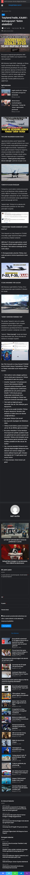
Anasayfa (5, 11)
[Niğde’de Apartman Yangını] (6, 743)
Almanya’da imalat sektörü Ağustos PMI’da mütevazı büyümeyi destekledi (15, 680)
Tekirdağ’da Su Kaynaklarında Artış (18, 748)
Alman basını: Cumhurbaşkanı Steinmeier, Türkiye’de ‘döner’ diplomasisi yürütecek (18, 105)
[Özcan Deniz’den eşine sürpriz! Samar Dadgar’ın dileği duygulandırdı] (6, 652)
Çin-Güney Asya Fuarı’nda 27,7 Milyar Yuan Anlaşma (20, 772)
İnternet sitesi (5, 609)
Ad (2, 597)
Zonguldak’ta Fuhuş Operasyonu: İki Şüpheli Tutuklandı (19, 711)
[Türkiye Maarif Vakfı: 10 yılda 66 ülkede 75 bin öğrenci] (6, 758)
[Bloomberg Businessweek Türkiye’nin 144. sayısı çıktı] (6, 688)
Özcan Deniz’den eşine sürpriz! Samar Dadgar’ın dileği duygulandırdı (20, 652)
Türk (10, 11)
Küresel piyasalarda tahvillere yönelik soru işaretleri (19, 726)
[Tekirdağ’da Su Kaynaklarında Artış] (6, 750)
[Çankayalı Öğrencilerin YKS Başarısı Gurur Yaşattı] (6, 674)
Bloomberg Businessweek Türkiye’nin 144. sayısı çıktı (20, 687)
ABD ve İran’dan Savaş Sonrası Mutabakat (19, 733)
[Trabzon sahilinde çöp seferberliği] (6, 766)
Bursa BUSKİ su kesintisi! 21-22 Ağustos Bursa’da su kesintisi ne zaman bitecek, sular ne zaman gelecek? (20, 642)
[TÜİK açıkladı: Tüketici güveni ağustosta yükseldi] (6, 696)
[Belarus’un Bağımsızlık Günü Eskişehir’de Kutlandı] (6, 719)
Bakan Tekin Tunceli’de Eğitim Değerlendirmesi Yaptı (19, 702)
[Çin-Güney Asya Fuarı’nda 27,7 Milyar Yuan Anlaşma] (6, 773)
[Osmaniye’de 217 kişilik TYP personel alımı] (6, 667)
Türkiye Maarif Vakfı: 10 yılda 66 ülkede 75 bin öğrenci (19, 757)
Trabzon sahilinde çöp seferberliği (19, 764)
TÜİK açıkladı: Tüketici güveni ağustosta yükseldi (20, 694)
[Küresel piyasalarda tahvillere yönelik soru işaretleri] (6, 727)
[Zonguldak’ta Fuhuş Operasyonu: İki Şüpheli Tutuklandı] (6, 711)
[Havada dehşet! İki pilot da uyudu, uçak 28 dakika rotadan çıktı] (6, 788)
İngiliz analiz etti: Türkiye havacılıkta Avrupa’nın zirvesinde (19, 93)
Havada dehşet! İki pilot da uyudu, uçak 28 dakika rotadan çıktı (20, 787)
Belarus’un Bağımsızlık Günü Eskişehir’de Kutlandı (20, 718)
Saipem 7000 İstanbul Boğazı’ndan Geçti (19, 779)
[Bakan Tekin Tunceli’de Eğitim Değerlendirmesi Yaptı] (6, 703)
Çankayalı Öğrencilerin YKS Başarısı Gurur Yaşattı (20, 673)
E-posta (3, 603)
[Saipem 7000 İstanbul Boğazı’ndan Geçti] (6, 781)
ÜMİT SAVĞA (7, 28)
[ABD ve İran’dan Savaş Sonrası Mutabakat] (6, 735)
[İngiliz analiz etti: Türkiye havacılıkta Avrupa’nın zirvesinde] (5, 92)
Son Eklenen (15, 633)
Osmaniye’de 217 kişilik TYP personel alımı (19, 665)
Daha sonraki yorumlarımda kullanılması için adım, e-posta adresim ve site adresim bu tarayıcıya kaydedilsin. (14, 618)
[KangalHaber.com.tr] (15, 5)
